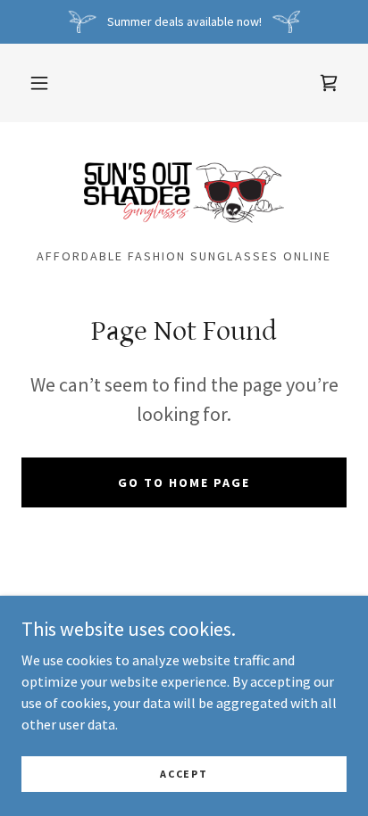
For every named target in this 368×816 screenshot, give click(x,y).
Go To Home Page (184, 482)
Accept (183, 773)
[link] (329, 83)
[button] (39, 83)
